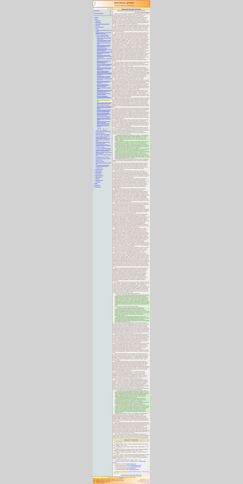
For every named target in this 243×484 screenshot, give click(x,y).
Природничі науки (99, 180)
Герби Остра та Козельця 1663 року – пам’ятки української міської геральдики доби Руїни (104, 62)
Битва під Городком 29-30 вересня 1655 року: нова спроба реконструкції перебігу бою (104, 52)
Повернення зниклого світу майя (103, 157)
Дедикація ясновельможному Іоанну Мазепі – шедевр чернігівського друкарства (104, 82)
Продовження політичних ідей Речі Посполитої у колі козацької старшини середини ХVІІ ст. (104, 56)
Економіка (97, 25)
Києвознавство (98, 170)
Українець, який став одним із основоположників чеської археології (103, 138)
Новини (96, 17)
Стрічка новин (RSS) (98, 13)
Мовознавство (98, 177)
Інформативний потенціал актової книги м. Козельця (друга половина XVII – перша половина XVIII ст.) (104, 91)
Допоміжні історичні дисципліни (102, 24)
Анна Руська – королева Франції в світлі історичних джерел (103, 143)
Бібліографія (98, 22)
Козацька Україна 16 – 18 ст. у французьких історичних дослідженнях (103, 145)
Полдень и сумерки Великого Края (103, 148)
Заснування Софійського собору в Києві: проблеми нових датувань (103, 33)
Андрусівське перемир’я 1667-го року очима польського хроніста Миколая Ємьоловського (104, 68)
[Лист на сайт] (110, 11)
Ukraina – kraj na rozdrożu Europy (103, 105)
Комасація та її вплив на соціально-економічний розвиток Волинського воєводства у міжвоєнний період (104, 110)
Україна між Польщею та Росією (103, 36)
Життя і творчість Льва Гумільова (103, 135)
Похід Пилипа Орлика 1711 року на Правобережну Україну (103, 94)
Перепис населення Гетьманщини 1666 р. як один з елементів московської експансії (104, 65)
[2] (103, 128)
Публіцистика (98, 186)
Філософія (97, 181)
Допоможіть (121, 477)
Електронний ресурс (131, 463)
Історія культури (99, 169)
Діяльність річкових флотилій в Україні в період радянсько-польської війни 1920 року (104, 107)
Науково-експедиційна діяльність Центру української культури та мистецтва (103, 125)
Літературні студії (99, 175)
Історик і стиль (99, 167)
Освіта (96, 183)
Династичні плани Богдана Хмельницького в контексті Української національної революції (104, 49)
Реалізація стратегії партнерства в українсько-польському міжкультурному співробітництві (103, 122)
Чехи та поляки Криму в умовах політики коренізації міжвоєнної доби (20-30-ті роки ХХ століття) (104, 114)
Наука (96, 19)
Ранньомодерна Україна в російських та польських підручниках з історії (104, 41)
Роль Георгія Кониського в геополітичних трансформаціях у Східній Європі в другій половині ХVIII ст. (104, 97)
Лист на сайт (96, 10)
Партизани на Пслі (99, 159)
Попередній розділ (125, 475)
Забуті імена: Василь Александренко (103, 134)
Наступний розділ (137, 475)
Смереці (102, 482)
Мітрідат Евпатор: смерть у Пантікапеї (103, 158)
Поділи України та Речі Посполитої (103, 116)
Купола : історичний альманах (102, 35)
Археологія (97, 20)
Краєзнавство (98, 172)
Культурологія (98, 173)
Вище (131, 475)
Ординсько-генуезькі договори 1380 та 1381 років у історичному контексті (103, 150)
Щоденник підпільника (100, 161)
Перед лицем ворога (100, 146)
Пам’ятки (97, 178)
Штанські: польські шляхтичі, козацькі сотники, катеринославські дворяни (104, 103)
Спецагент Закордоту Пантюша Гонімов (103, 131)
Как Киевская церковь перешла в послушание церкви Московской (102, 166)
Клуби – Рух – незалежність (102, 130)
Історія (96, 28)
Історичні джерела (99, 27)
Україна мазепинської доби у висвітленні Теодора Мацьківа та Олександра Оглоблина (103, 85)
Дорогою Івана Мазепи (100, 132)
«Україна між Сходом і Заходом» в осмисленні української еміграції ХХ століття (104, 119)
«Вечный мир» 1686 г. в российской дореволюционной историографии (103, 77)
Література (97, 185)
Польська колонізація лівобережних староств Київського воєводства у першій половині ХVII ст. (104, 46)
